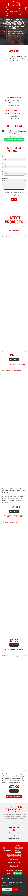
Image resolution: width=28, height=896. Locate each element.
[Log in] (26, 8)
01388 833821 (14, 12)
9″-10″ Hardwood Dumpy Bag (14, 364)
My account (18, 845)
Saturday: (12, 103)
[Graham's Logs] (14, 3)
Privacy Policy (14, 195)
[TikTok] (14, 835)
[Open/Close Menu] (3, 9)
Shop (4, 848)
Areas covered (7, 850)
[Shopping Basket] (26, 10)
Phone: (4, 171)
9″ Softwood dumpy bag (14, 650)
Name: (4, 157)
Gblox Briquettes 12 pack (14, 516)
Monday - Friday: (10, 100)
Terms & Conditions (18, 851)
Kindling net (14, 231)
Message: (5, 178)
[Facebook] (14, 829)
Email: (4, 164)
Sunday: (12, 105)
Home (4, 845)
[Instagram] (14, 824)
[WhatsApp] (14, 139)
